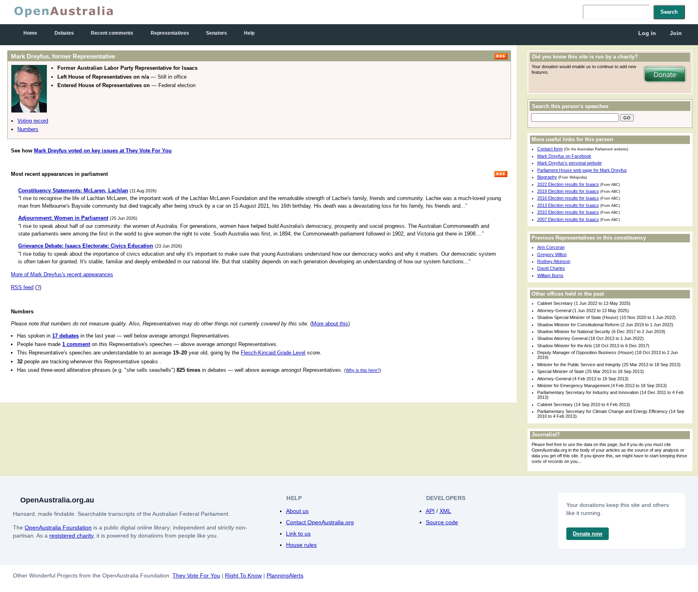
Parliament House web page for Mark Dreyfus (582, 170)
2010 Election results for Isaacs (568, 212)
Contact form (550, 148)
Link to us (298, 533)
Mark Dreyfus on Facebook (564, 156)
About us (297, 511)
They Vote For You (196, 575)
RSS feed (22, 287)
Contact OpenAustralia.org (320, 522)
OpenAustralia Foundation (58, 527)
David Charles (551, 268)
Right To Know (243, 575)
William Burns (550, 275)
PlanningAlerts (285, 575)
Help (249, 33)
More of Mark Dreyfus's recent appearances (62, 274)
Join (676, 33)
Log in (647, 33)
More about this (330, 324)
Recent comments (112, 33)
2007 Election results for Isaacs (568, 219)
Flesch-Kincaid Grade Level (273, 353)
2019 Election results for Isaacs (568, 191)
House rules (301, 545)
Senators (216, 33)
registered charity (71, 535)
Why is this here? (363, 370)
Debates (64, 33)
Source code (442, 522)
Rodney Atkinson (553, 261)
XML (445, 511)
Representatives (170, 33)
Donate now (587, 534)
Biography (547, 177)
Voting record (32, 121)
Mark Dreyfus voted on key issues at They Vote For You (103, 151)
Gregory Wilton (552, 254)
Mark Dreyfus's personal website (569, 163)
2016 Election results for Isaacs (568, 198)
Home (30, 33)
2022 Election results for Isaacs (568, 184)
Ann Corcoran (551, 247)
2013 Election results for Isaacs (568, 205)
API (430, 511)
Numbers (27, 129)
